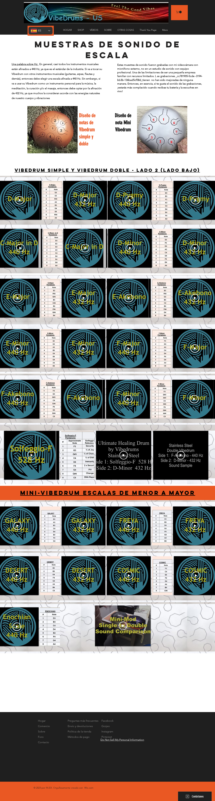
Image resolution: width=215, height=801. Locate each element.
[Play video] (19, 200)
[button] (94, 30)
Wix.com (88, 787)
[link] (179, 12)
